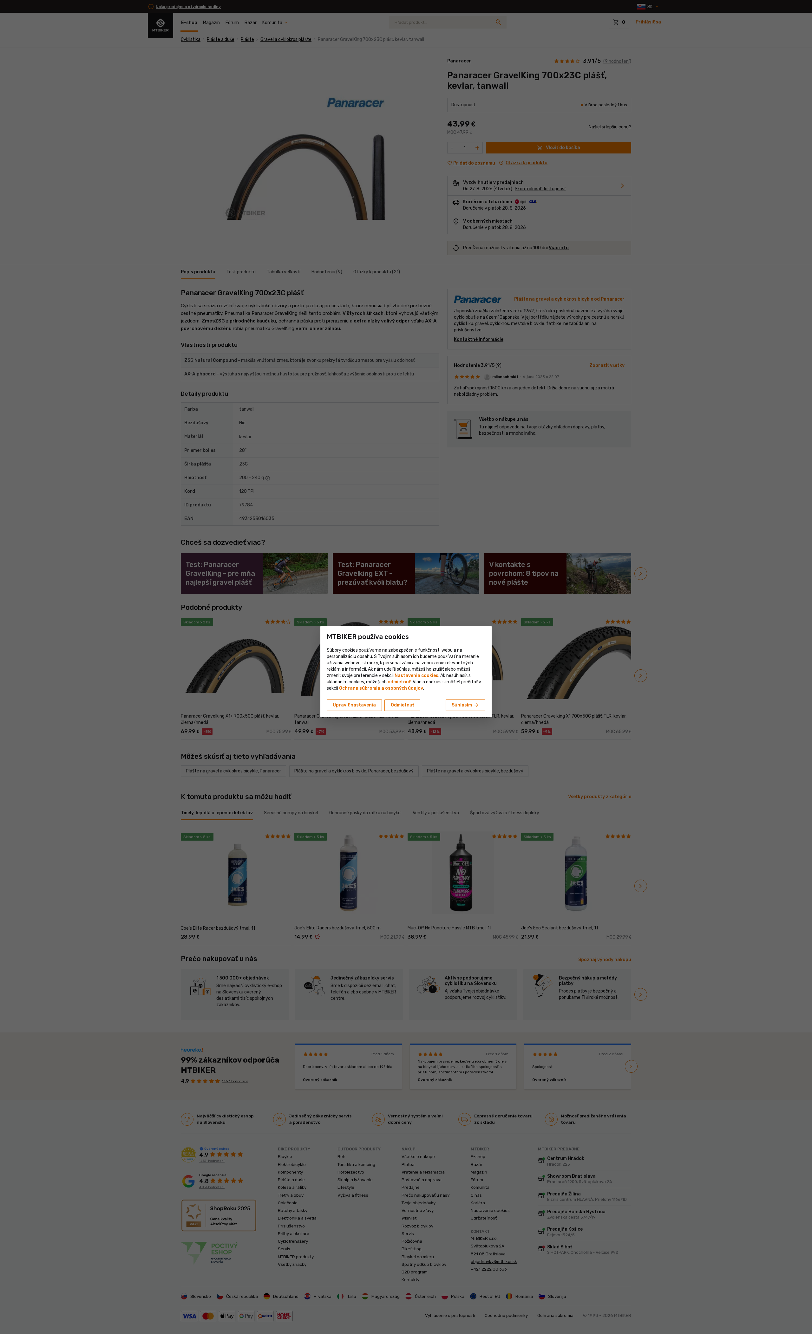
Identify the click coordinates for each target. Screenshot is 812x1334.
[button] (399, 682)
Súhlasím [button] (465, 705)
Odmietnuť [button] (402, 705)
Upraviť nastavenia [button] (354, 705)
